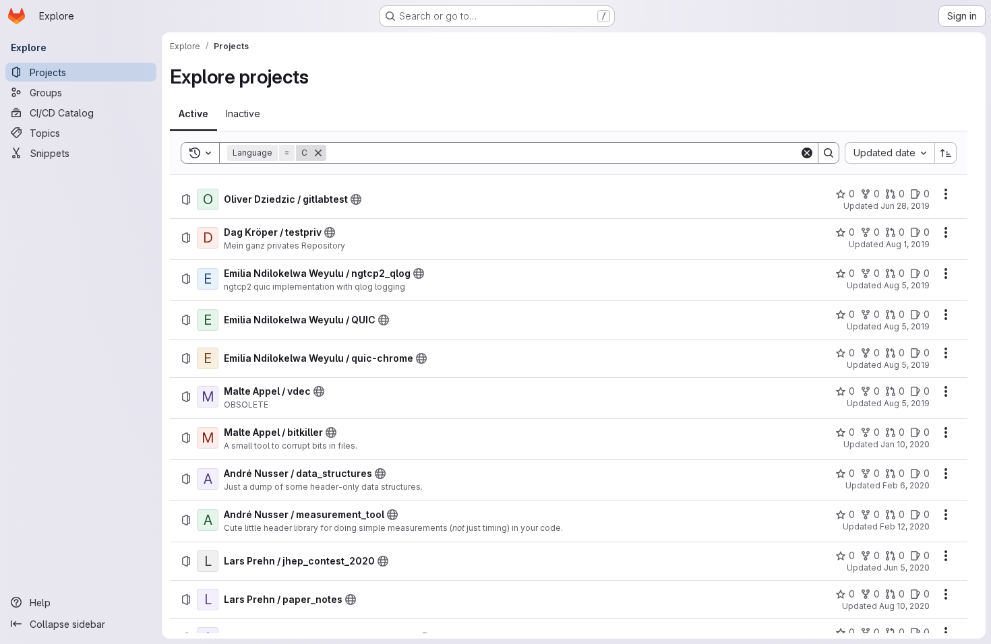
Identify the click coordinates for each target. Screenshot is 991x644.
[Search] (828, 153)
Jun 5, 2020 (907, 567)
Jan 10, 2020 (905, 444)
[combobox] (889, 153)
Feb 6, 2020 (906, 485)
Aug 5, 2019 (907, 285)
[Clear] (807, 153)
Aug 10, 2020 (904, 606)
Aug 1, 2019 (908, 244)
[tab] (193, 114)
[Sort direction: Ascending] (946, 153)
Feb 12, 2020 (905, 526)
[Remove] (318, 153)
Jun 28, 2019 (905, 206)
